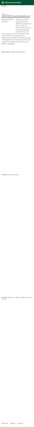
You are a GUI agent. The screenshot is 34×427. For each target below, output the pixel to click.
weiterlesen (11, 43)
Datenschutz (5, 423)
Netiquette (13, 423)
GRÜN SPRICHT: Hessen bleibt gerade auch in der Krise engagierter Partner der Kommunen (16, 16)
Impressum (20, 423)
